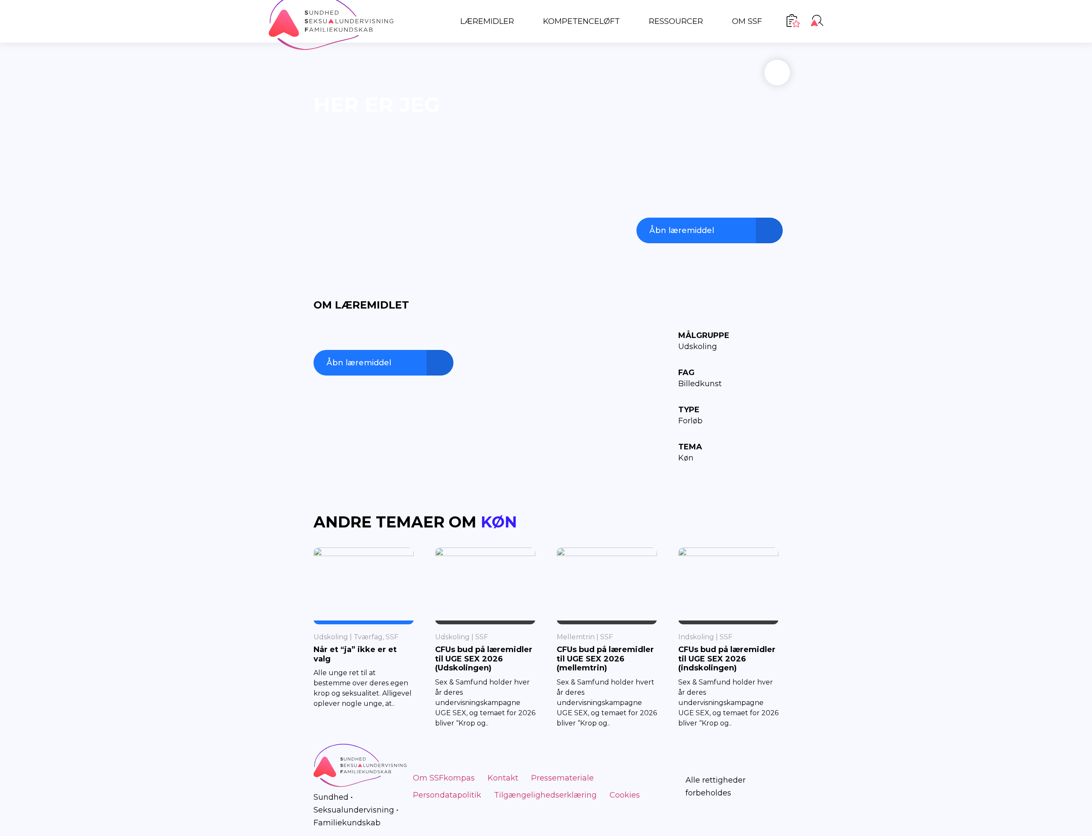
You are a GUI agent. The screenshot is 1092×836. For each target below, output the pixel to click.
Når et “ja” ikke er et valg (355, 654)
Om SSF (747, 21)
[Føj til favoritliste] (777, 72)
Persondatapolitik (447, 795)
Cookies (625, 795)
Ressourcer (676, 21)
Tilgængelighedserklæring (545, 795)
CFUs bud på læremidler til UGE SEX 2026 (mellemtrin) (605, 659)
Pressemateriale (562, 778)
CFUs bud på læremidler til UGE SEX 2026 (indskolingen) (726, 659)
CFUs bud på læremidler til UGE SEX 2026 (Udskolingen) (483, 659)
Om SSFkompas (444, 778)
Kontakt (503, 778)
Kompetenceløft (581, 21)
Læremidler (487, 21)
